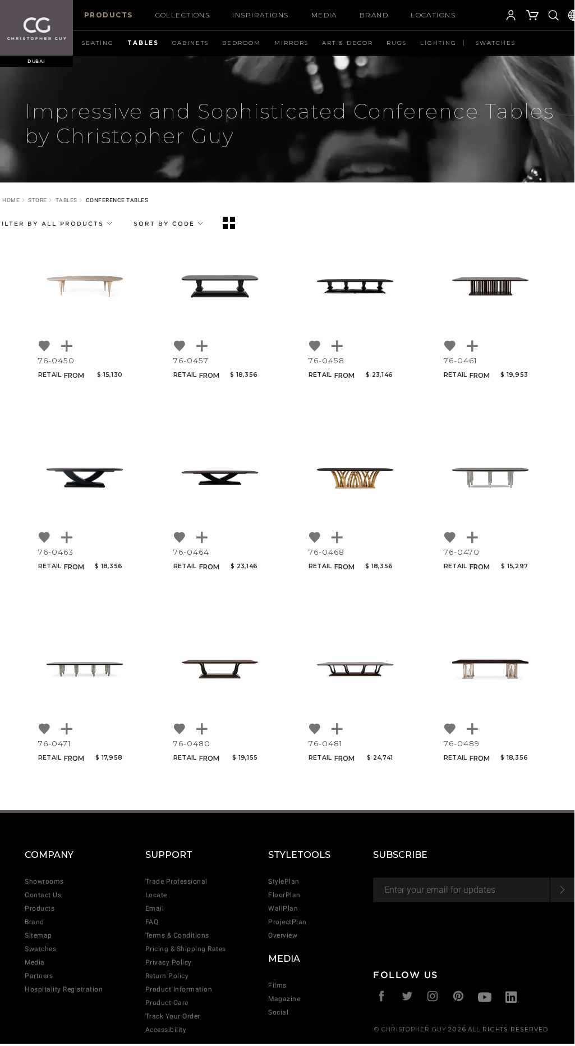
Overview (282, 935)
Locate (156, 895)
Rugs (397, 43)
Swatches (496, 43)
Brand (374, 15)
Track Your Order (172, 1016)
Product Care (166, 1003)
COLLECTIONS (182, 15)
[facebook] (381, 997)
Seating (98, 43)
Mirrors (291, 43)
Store (37, 200)
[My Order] (533, 16)
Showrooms (44, 881)
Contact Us (43, 895)
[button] (494, 17)
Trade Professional (176, 881)
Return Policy (167, 976)
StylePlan (284, 881)
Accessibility (166, 1030)
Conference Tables (117, 200)
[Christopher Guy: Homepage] (36, 28)
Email (154, 908)
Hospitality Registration (64, 989)
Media (324, 15)
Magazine (284, 999)
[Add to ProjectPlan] (67, 346)
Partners (39, 976)
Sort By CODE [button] (165, 223)
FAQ (152, 922)
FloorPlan (284, 895)
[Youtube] (484, 998)
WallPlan (283, 908)
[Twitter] (407, 997)
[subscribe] (562, 890)
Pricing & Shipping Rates (185, 949)
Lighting (438, 43)
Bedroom (241, 43)
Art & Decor (347, 43)
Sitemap (38, 935)
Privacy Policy (168, 962)
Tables (143, 43)
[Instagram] (432, 997)
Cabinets (190, 43)
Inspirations (260, 15)
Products (108, 15)
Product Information (179, 989)
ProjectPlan (287, 922)
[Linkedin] (512, 998)
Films (277, 985)
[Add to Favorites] (45, 346)
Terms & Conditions (177, 935)
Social (278, 1012)
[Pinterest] (458, 997)
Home (11, 200)
